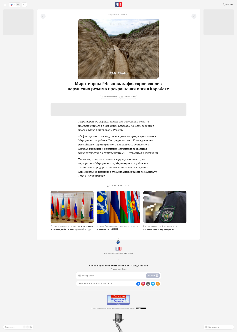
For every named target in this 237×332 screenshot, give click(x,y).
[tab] (149, 80)
